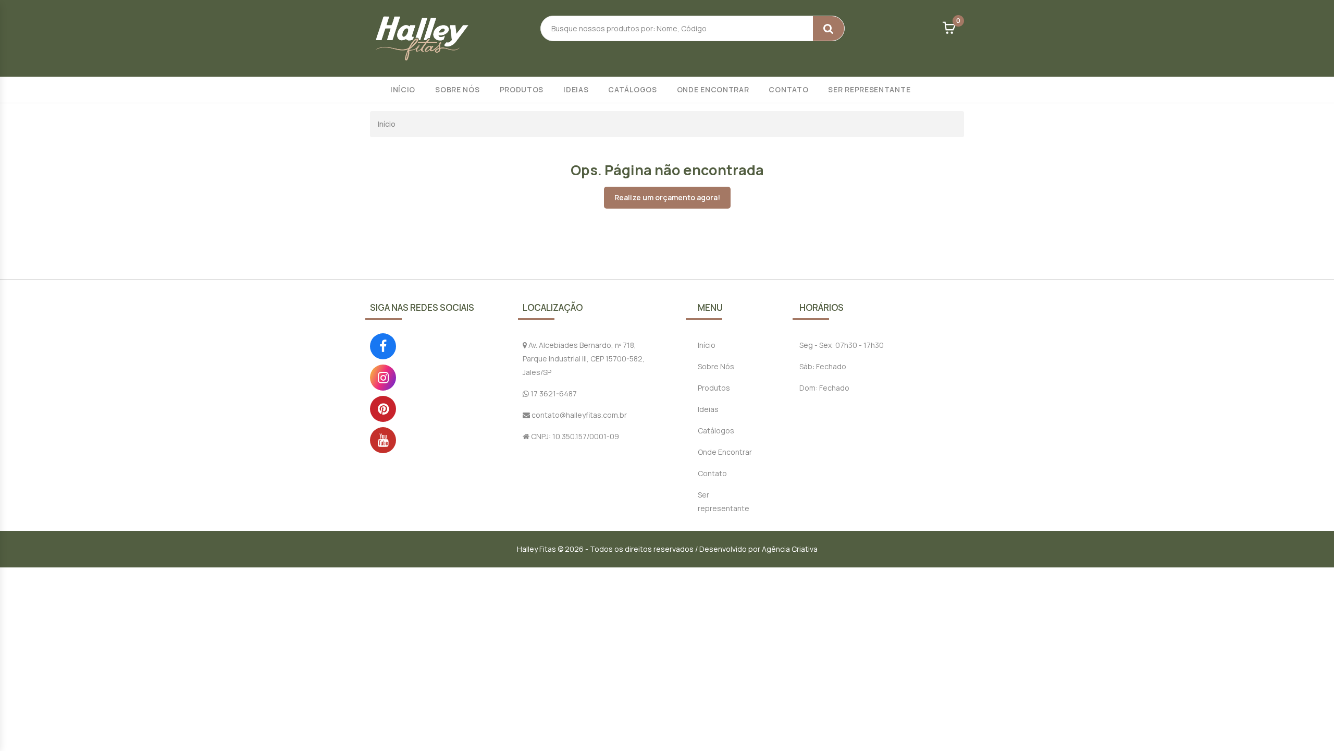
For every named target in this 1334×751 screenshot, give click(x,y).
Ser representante (869, 89)
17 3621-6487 (553, 393)
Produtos (522, 89)
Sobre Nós (457, 89)
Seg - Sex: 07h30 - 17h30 (841, 345)
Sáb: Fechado (822, 366)
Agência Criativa (790, 549)
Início (402, 89)
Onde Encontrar (713, 89)
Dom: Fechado (824, 388)
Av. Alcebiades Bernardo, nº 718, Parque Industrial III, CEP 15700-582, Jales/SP (584, 358)
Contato (788, 89)
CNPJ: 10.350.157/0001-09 (574, 436)
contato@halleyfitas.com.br (578, 415)
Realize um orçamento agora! (667, 197)
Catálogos (632, 89)
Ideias (575, 89)
